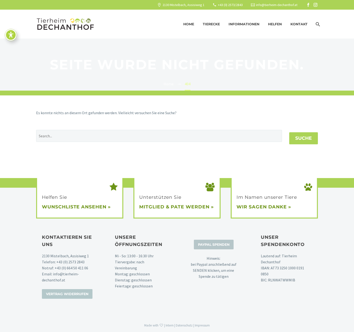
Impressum (202, 325)
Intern (170, 325)
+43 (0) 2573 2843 (70, 261)
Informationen (244, 24)
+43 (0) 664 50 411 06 (71, 268)
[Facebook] (308, 5)
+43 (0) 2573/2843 (230, 5)
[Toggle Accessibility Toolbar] (11, 35)
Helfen (275, 24)
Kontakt (299, 24)
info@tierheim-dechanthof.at (276, 5)
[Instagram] (315, 5)
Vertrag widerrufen (67, 294)
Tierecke (211, 24)
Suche (303, 138)
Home (188, 24)
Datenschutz (184, 325)
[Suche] (317, 24)
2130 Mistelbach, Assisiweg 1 (183, 5)
